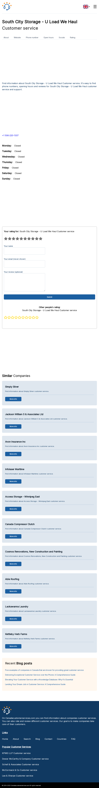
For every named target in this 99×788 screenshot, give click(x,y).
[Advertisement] (49, 62)
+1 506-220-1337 (10, 135)
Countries (61, 739)
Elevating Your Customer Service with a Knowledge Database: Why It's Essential (39, 679)
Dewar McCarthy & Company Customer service (25, 759)
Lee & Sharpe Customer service (17, 775)
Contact (48, 739)
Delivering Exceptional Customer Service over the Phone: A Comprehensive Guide (40, 675)
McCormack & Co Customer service (19, 770)
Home (5, 739)
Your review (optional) (13, 272)
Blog (37, 739)
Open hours (49, 37)
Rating (72, 37)
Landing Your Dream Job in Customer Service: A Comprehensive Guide (35, 684)
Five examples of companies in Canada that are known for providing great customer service (44, 670)
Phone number (32, 37)
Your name (8, 246)
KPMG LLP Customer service (16, 753)
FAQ (73, 739)
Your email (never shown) (15, 259)
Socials (62, 37)
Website (17, 37)
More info (13, 399)
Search (27, 739)
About (6, 37)
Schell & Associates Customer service (20, 764)
